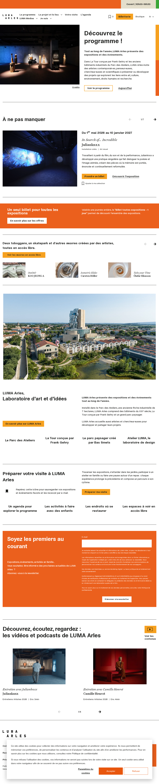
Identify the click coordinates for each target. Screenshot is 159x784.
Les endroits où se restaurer (99, 508)
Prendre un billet (94, 176)
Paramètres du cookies (85, 771)
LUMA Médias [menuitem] (27, 18)
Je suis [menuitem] (44, 18)
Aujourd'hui (125, 88)
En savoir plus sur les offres (27, 220)
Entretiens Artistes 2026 (15, 699)
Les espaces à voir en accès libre (139, 508)
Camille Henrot (94, 694)
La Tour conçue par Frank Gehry (59, 440)
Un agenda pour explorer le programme (20, 508)
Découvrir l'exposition (125, 176)
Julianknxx (10, 694)
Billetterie (124, 16)
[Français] (151, 17)
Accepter (111, 771)
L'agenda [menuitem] (86, 15)
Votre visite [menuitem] (71, 15)
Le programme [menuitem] (27, 15)
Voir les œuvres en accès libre (24, 255)
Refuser (136, 771)
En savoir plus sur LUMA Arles (23, 423)
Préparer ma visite (96, 492)
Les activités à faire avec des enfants (60, 508)
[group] (27, 270)
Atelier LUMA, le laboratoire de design (139, 440)
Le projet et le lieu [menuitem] (49, 15)
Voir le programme (98, 88)
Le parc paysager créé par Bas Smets (99, 440)
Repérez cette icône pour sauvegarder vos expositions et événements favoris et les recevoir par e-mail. (45, 491)
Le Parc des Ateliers (20, 440)
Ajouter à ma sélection (95, 183)
